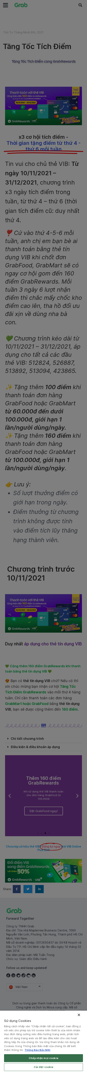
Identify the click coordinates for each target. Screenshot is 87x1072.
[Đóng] (79, 1015)
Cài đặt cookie (43, 1067)
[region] (43, 1041)
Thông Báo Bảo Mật (37, 1050)
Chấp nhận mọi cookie (43, 1058)
